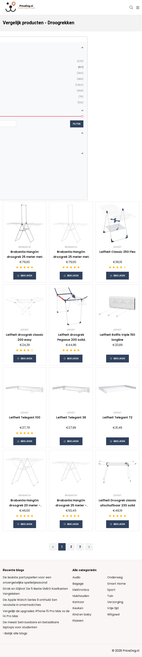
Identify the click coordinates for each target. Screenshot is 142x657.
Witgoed (113, 614)
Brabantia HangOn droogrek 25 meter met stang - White (71, 257)
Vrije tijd (113, 608)
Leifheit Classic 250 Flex (117, 252)
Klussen (77, 620)
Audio (76, 577)
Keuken (77, 608)
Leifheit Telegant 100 (24, 417)
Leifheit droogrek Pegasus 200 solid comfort (71, 340)
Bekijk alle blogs (15, 633)
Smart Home (116, 584)
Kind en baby (81, 614)
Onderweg (115, 577)
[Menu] (137, 7)
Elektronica (80, 590)
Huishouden (80, 596)
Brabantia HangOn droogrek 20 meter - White (24, 505)
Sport (111, 590)
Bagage (78, 584)
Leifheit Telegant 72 (117, 417)
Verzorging (115, 602)
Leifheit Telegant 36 (71, 417)
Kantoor (78, 602)
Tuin (110, 596)
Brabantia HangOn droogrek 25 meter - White (71, 505)
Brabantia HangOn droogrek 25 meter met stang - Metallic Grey (24, 257)
